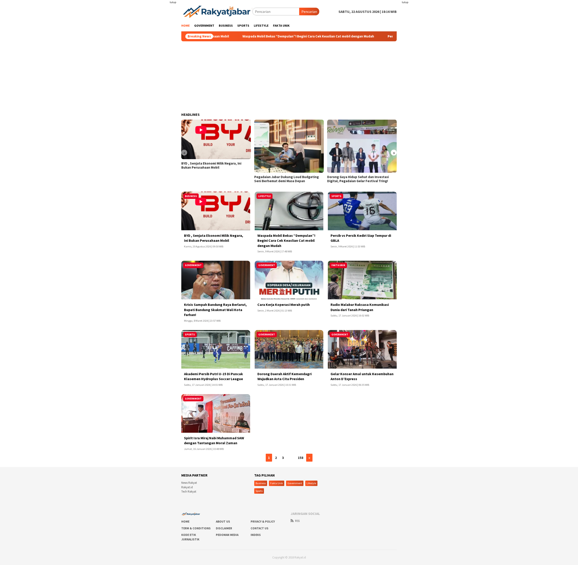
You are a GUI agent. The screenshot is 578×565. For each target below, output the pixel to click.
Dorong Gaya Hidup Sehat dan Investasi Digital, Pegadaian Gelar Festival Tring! (358, 179)
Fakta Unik (276, 483)
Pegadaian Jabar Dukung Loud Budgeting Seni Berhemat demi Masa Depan (286, 179)
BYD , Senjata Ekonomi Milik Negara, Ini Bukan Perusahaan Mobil (211, 165)
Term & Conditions (196, 528)
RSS (297, 521)
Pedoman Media (227, 535)
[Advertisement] (154, 90)
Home (185, 521)
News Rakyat (189, 483)
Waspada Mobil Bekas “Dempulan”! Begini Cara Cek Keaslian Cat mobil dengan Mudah (290, 36)
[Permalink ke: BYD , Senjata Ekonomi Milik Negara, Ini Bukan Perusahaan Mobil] (216, 139)
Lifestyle (311, 483)
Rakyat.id (187, 487)
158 (300, 457)
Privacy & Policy (263, 521)
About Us (223, 521)
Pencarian (309, 11)
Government (294, 483)
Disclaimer (224, 528)
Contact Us (259, 528)
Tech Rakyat (188, 491)
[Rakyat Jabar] (216, 11)
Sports (259, 491)
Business (261, 483)
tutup (173, 2)
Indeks (256, 535)
